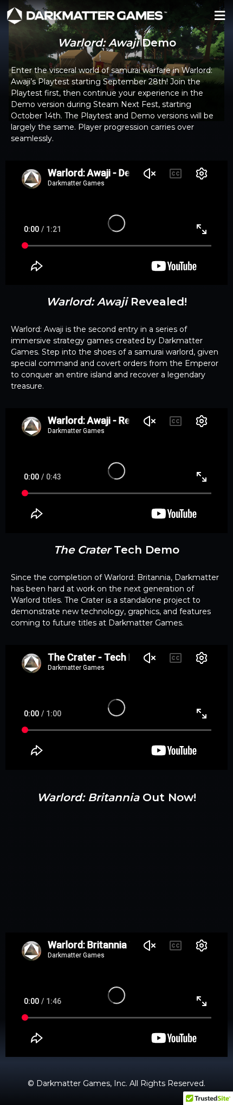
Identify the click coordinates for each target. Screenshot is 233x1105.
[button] (219, 15)
